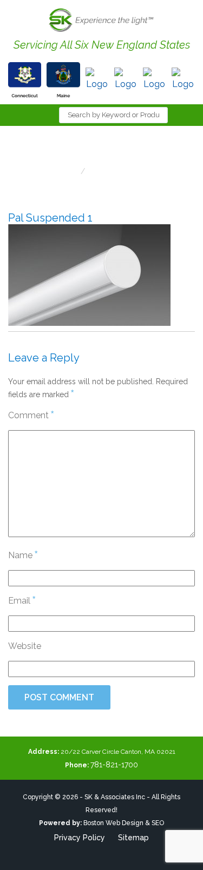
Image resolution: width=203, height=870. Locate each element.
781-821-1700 (114, 764)
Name (22, 554)
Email (21, 600)
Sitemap (133, 837)
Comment (31, 414)
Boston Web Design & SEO (123, 823)
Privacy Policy (79, 837)
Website (24, 646)
